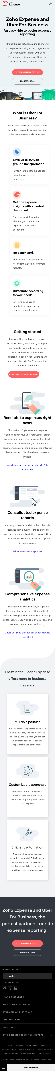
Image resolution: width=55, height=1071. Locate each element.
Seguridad (19, 1045)
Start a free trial (31, 1068)
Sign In (51, 3)
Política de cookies (11, 1054)
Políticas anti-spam (9, 1049)
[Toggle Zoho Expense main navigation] (3, 1067)
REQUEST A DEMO (27, 81)
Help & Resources (13, 997)
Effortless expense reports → (27, 551)
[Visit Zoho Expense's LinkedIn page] (15, 988)
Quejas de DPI (45, 1045)
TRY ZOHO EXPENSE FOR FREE (27, 72)
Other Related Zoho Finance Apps (23, 1035)
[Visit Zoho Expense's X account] (10, 988)
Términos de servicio (26, 1049)
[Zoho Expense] (12, 3)
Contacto (8, 1045)
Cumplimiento (31, 1045)
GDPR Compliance (28, 1054)
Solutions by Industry (16, 1004)
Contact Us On (12, 1020)
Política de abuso (44, 1054)
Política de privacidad (45, 1049)
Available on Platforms (17, 1012)
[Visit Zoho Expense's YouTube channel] (5, 988)
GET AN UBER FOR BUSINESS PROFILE (24, 374)
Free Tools (9, 1027)
